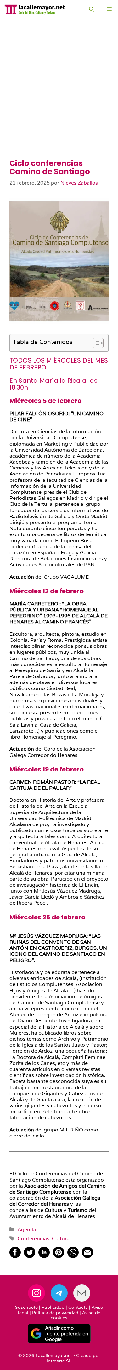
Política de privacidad (55, 1312)
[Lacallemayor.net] (35, 9)
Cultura (61, 1238)
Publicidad (53, 1307)
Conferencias (33, 1238)
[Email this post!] (87, 1256)
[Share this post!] (15, 1256)
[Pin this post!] (58, 1256)
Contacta (78, 1307)
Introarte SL (59, 1361)
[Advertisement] (59, 97)
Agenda (27, 1229)
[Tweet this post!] (29, 1256)
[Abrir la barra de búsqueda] (91, 9)
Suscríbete (26, 1307)
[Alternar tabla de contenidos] (95, 343)
